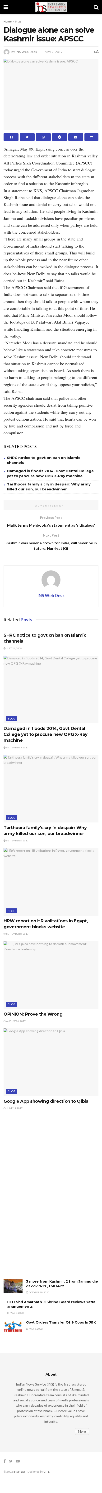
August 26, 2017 (16, 1021)
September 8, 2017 (17, 840)
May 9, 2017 (54, 52)
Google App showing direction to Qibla (46, 1101)
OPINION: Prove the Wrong (33, 1014)
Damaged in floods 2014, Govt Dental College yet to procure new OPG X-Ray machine (46, 734)
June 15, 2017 (14, 1108)
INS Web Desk (26, 52)
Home (8, 21)
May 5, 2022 (35, 1328)
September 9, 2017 (17, 747)
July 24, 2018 (14, 648)
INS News (20, 1471)
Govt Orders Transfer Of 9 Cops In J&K (61, 1322)
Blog (18, 21)
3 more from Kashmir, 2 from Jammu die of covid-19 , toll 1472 (62, 1283)
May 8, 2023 (16, 1312)
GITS (46, 1471)
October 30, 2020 (38, 1292)
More (82, 1431)
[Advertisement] (39, 1200)
